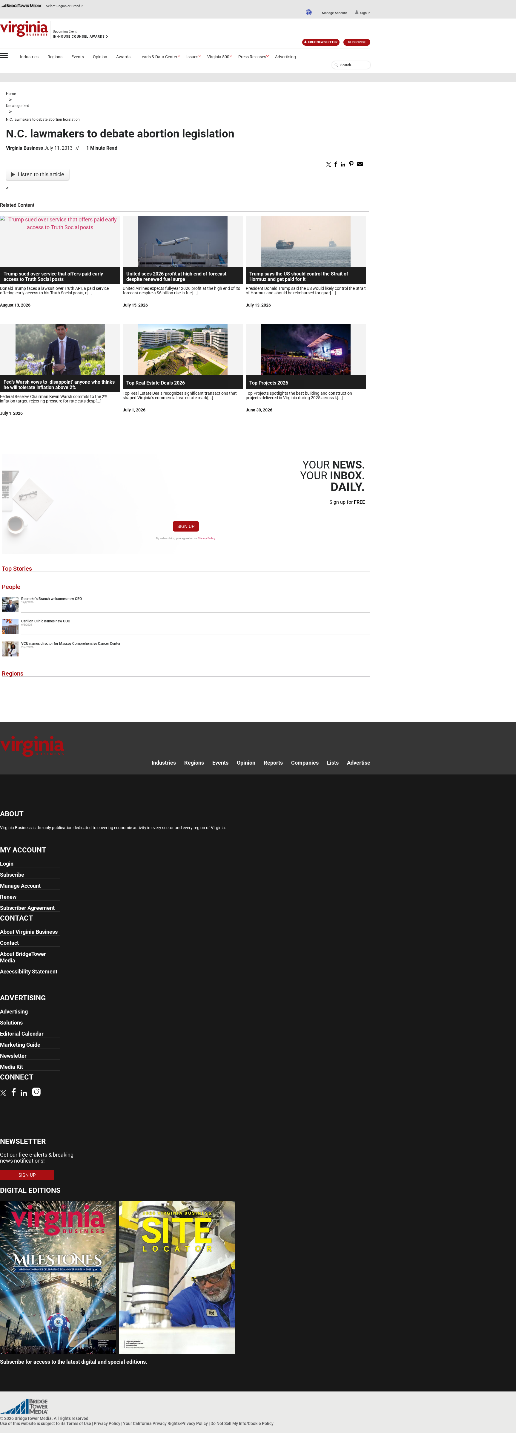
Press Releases (252, 56)
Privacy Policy (206, 538)
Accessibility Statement (28, 971)
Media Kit (11, 1067)
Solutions (11, 1022)
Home (11, 94)
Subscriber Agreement (27, 908)
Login (6, 864)
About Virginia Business (29, 932)
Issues (192, 56)
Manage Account (334, 13)
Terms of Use (78, 1423)
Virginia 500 (218, 56)
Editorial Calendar (22, 1034)
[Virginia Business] (24, 30)
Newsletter (13, 1056)
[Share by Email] (360, 165)
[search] (336, 65)
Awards (123, 56)
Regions (54, 56)
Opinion (100, 56)
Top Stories (17, 568)
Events (77, 56)
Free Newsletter (322, 42)
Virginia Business (24, 148)
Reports (273, 763)
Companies (305, 763)
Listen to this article (41, 174)
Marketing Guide (20, 1045)
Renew (8, 897)
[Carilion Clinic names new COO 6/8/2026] (186, 633)
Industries (29, 56)
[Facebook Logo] (13, 1093)
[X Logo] (3, 1094)
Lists (333, 763)
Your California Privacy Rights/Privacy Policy (165, 1423)
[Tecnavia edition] (58, 1352)
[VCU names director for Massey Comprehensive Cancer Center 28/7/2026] (186, 655)
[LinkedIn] (24, 1094)
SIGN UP (185, 526)
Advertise (358, 763)
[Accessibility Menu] (309, 12)
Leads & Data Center (158, 56)
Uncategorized (17, 106)
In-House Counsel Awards (79, 37)
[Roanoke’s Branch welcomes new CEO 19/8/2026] (186, 610)
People (11, 586)
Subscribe (357, 42)
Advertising (285, 56)
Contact (9, 943)
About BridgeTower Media (23, 957)
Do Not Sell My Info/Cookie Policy (242, 1423)
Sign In (365, 13)
